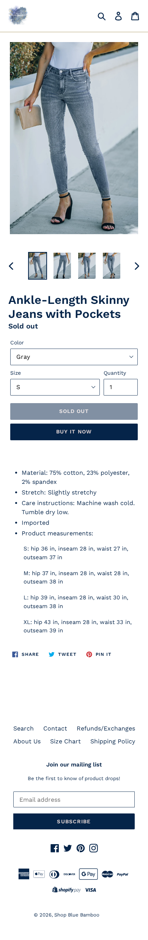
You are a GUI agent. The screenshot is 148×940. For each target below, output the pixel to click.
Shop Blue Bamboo (76, 915)
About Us (27, 741)
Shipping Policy (112, 741)
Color (17, 342)
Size (15, 373)
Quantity (115, 373)
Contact (55, 728)
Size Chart (65, 741)
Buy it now (74, 432)
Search (23, 728)
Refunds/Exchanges (106, 728)
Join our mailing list (74, 764)
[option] (37, 266)
